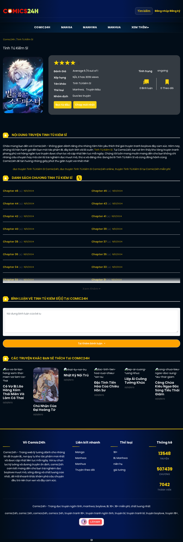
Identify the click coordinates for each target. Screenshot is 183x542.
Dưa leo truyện (82, 96)
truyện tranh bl (136, 513)
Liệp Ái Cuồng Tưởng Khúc (136, 381)
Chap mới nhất (85, 105)
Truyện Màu (93, 89)
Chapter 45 (101, 191)
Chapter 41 (101, 216)
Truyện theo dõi (85, 470)
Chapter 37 (101, 241)
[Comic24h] (21, 11)
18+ (115, 452)
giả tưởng (119, 470)
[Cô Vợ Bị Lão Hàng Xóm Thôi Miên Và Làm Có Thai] (15, 375)
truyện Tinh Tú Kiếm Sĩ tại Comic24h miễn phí (142, 169)
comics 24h (56, 513)
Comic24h (42, 27)
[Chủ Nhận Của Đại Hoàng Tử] (45, 385)
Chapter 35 (101, 254)
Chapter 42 (12, 216)
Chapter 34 (12, 267)
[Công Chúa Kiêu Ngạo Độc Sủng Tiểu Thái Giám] (167, 373)
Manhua (114, 27)
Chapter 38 (12, 241)
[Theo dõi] (167, 82)
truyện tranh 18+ (75, 513)
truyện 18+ (171, 513)
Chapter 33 (101, 267)
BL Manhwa (120, 458)
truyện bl (120, 513)
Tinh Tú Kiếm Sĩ (25, 39)
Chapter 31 (101, 279)
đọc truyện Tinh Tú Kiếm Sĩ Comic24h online (87, 169)
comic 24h (25, 513)
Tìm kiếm (143, 11)
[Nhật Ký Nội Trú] (75, 369)
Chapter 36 (12, 254)
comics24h (40, 513)
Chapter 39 (101, 229)
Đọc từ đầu (63, 105)
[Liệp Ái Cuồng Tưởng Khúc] (137, 371)
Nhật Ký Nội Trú (76, 375)
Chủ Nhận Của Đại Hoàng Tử (44, 408)
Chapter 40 (13, 229)
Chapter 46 (12, 191)
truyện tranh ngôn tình (100, 513)
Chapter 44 (13, 203)
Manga (66, 27)
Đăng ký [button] (175, 11)
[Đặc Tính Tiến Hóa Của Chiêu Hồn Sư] (106, 373)
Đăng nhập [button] (162, 11)
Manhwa (90, 27)
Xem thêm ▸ (140, 27)
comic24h (11, 513)
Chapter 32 (12, 279)
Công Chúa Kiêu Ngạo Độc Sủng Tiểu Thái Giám (167, 388)
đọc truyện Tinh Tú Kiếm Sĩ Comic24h (36, 169)
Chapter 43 (101, 203)
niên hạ (117, 464)
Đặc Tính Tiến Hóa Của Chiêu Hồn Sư (106, 386)
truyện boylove (155, 513)
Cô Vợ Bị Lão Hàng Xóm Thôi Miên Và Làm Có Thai (13, 392)
